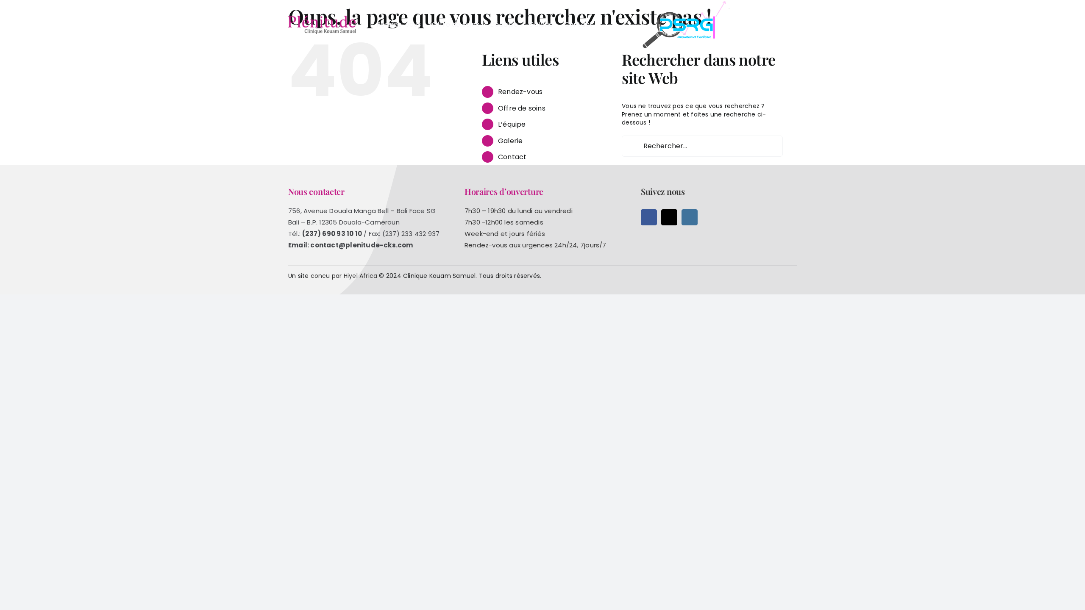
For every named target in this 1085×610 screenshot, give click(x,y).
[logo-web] (322, 18)
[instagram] (690, 217)
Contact (512, 157)
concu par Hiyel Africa (344, 276)
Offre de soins (521, 108)
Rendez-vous (520, 92)
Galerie (510, 141)
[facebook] (649, 217)
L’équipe (512, 124)
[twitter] (669, 217)
